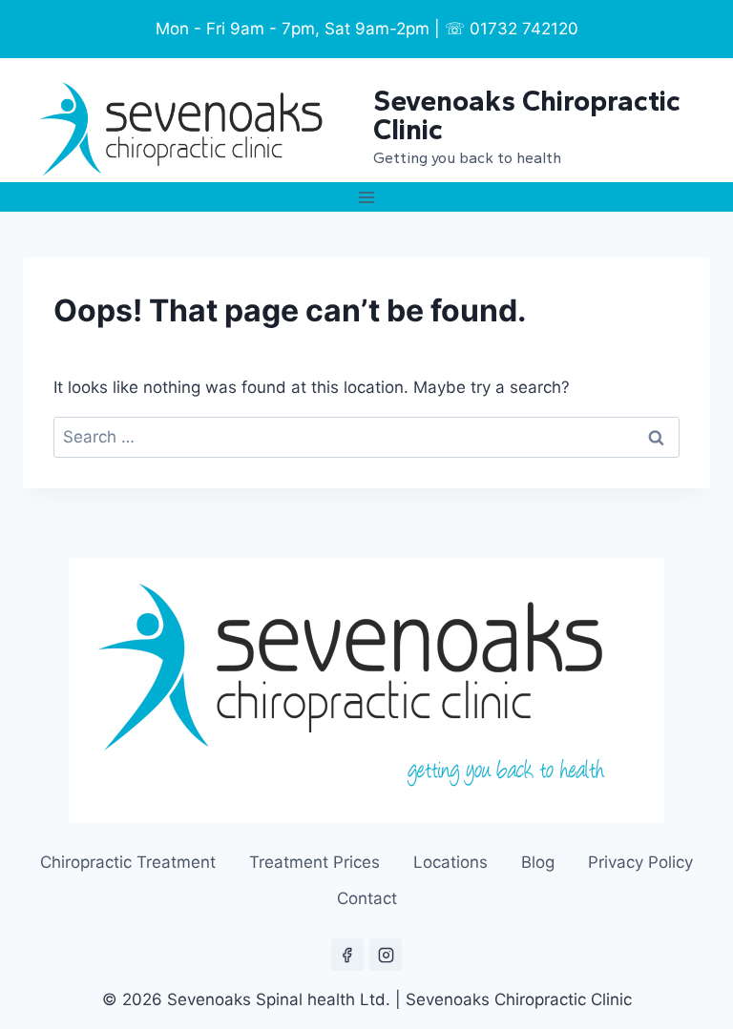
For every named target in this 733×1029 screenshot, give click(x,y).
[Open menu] (367, 197)
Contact (367, 898)
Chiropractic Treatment (128, 862)
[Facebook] (347, 954)
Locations (450, 862)
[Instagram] (385, 954)
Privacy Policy (640, 862)
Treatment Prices (314, 862)
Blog (538, 862)
